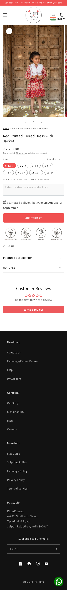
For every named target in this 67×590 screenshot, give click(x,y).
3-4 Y (35, 165)
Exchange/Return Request (23, 361)
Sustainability (15, 411)
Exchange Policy (17, 471)
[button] (5, 15)
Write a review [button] (33, 310)
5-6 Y (47, 165)
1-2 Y (23, 165)
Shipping (20, 153)
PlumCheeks (31, 582)
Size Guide (13, 453)
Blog (10, 420)
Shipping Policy (17, 462)
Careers (12, 429)
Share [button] (11, 246)
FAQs (10, 370)
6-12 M (9, 165)
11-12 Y (36, 172)
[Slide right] (42, 122)
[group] (33, 3)
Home (6, 128)
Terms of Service (17, 488)
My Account (14, 378)
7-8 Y (8, 172)
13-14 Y (51, 172)
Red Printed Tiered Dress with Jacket (30, 128)
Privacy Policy (16, 480)
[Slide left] (25, 122)
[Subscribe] (55, 549)
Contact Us (14, 352)
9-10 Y (22, 172)
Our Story (13, 403)
